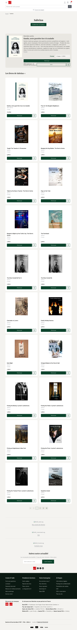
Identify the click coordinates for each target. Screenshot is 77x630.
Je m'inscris (48, 561)
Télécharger (47, 60)
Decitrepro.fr (42, 589)
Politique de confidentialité (63, 583)
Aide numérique (9, 591)
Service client (9, 594)
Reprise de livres (26, 583)
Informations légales (61, 581)
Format (52, 56)
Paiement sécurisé (10, 586)
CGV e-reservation (61, 591)
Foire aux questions (10, 581)
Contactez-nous (38, 546)
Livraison (7, 583)
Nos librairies (42, 583)
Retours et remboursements (13, 589)
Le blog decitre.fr (26, 589)
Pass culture (25, 586)
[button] (47, 45)
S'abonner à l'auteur (38, 24)
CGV (57, 589)
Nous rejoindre (43, 586)
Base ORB (42, 591)
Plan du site (59, 594)
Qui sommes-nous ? (44, 581)
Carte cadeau (25, 581)
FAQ (38, 535)
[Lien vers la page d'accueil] (9, 2)
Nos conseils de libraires (38, 524)
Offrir (51, 64)
